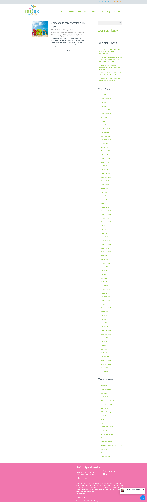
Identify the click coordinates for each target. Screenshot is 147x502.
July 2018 (104, 270)
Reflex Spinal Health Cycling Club (111, 445)
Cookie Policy (80, 497)
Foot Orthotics (56, 32)
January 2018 (105, 293)
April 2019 (104, 255)
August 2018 (105, 267)
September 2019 (106, 252)
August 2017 (105, 311)
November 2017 (106, 300)
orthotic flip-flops (58, 36)
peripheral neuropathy (107, 434)
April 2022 (104, 166)
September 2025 (106, 98)
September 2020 (106, 222)
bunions (65, 34)
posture (74, 36)
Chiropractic (104, 393)
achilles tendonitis (57, 34)
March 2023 (104, 147)
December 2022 (106, 158)
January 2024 (105, 132)
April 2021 (104, 203)
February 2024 (105, 128)
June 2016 (104, 345)
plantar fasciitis (67, 36)
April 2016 (104, 353)
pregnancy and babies (107, 441)
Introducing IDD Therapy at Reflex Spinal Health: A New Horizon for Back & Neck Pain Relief (110, 59)
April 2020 (104, 233)
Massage (103, 415)
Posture (75, 32)
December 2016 (106, 330)
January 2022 (105, 169)
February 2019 (105, 263)
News (102, 419)
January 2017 (105, 326)
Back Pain (104, 385)
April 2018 (104, 282)
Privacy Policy (80, 493)
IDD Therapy (105, 408)
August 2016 (105, 338)
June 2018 (104, 274)
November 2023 (106, 140)
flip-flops (70, 34)
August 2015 (105, 368)
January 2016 (105, 356)
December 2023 (106, 136)
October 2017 (105, 304)
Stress (103, 453)
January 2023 (105, 154)
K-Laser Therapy (106, 412)
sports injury (81, 32)
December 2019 (106, 244)
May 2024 (104, 117)
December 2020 (106, 211)
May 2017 (104, 323)
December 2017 (106, 297)
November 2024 (106, 110)
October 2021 (105, 181)
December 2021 (106, 173)
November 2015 (106, 360)
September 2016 (106, 334)
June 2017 (104, 319)
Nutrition (103, 423)
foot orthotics (76, 34)
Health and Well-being (107, 400)
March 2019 (104, 259)
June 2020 (104, 229)
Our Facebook (108, 30)
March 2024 (104, 125)
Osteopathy (104, 430)
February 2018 (105, 289)
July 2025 (104, 102)
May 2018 (104, 278)
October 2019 (105, 248)
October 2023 (105, 143)
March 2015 (104, 371)
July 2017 (104, 315)
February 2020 (105, 240)
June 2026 (104, 95)
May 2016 (104, 349)
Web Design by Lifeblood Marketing (87, 501)
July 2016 (104, 341)
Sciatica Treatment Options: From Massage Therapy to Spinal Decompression (110, 51)
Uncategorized (105, 456)
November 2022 (106, 162)
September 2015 (106, 364)
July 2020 (104, 225)
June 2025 (104, 106)
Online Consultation (107, 426)
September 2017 (106, 308)
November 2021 (106, 177)
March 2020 (104, 237)
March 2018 (104, 285)
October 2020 (105, 218)
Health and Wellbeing (66, 32)
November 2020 (106, 214)
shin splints (80, 36)
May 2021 (104, 199)
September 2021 (106, 184)
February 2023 (105, 151)
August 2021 (105, 188)
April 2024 (104, 121)
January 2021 (105, 207)
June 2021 (104, 196)
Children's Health (106, 389)
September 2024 (106, 113)
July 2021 (104, 192)
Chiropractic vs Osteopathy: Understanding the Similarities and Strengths (109, 67)
